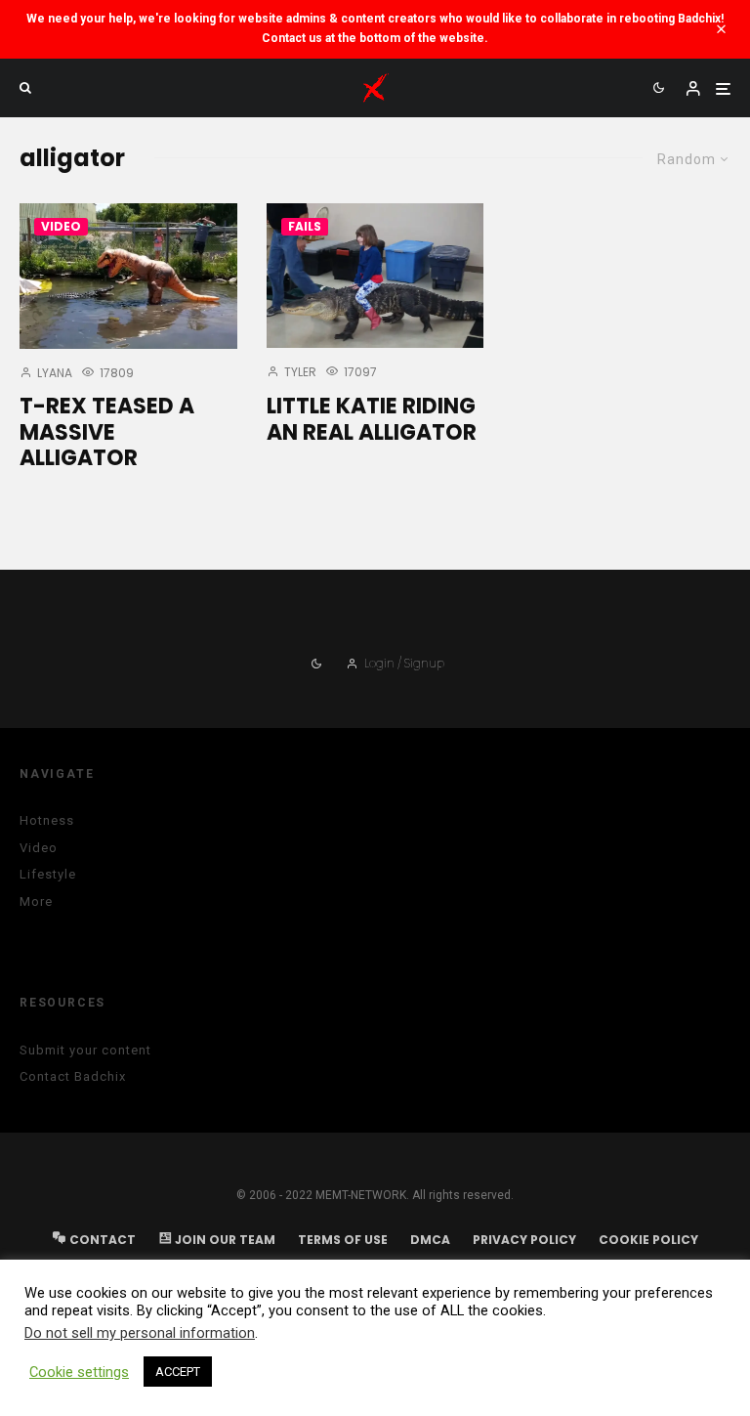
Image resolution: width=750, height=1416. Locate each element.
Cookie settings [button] (79, 1372)
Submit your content (85, 1050)
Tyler (298, 372)
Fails (304, 226)
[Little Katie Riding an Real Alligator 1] (375, 275)
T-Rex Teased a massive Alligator (107, 432)
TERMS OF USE (343, 1239)
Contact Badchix (73, 1076)
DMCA (430, 1239)
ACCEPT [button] (177, 1371)
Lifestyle (48, 874)
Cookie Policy (648, 1239)
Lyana (53, 373)
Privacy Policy (524, 1239)
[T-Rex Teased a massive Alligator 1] (128, 276)
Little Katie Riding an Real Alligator (372, 420)
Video (61, 226)
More (36, 901)
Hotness (47, 820)
